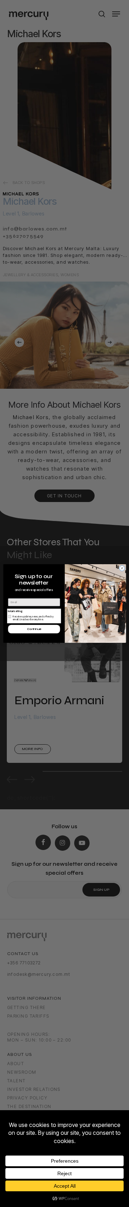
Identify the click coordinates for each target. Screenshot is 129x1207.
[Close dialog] (121, 568)
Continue (34, 629)
